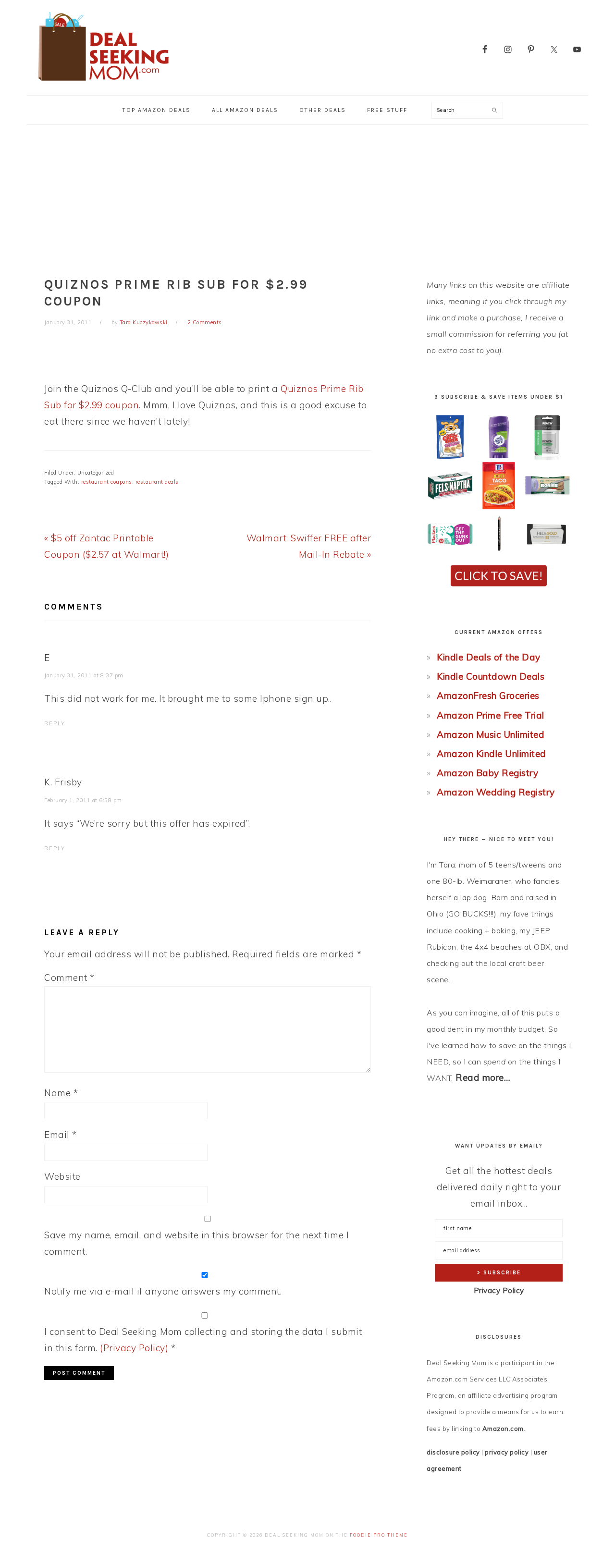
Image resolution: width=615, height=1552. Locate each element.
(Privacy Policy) (134, 1348)
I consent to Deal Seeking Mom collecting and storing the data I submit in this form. (203, 1340)
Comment (69, 977)
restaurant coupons (106, 481)
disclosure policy (453, 1452)
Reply (54, 723)
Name (61, 1093)
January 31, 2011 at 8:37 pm (83, 675)
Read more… (482, 1077)
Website (62, 1176)
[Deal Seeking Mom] (103, 83)
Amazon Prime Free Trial (490, 715)
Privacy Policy (499, 1290)
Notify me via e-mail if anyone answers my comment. (163, 1291)
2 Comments (204, 322)
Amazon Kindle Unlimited (491, 753)
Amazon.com (503, 1428)
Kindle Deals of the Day (489, 657)
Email (60, 1134)
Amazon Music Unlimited (490, 734)
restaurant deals (157, 481)
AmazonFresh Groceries (488, 695)
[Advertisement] (307, 197)
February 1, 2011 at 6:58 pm (83, 800)
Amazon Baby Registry (487, 773)
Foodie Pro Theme (379, 1535)
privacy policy (507, 1452)
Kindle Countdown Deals (490, 676)
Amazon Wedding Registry (496, 792)
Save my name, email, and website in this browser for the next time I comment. (196, 1243)
